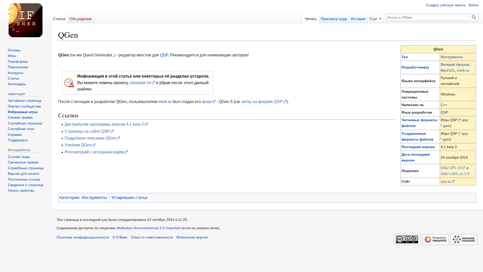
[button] (375, 17)
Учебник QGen (78, 145)
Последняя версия (418, 147)
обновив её (140, 82)
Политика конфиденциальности (83, 237)
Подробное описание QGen (90, 138)
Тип (404, 57)
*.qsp (464, 120)
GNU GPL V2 (451, 168)
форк (207, 101)
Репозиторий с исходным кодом (94, 152)
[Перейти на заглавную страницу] (25, 20)
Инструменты (452, 57)
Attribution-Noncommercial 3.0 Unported (148, 228)
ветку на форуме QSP (262, 101)
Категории (69, 197)
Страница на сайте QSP (87, 131)
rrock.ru (463, 70)
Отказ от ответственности (152, 237)
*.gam (445, 126)
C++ (444, 105)
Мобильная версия (192, 237)
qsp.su (446, 181)
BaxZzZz (448, 70)
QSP (444, 112)
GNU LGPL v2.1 (453, 174)
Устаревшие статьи (129, 197)
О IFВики (119, 237)
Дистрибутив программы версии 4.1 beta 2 (104, 124)
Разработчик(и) (415, 67)
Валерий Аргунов (455, 64)
